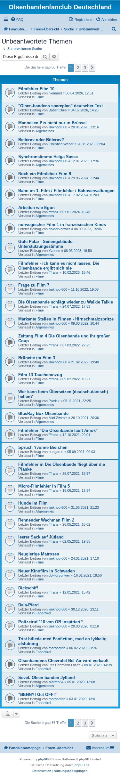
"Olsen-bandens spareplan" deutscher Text (60, 105)
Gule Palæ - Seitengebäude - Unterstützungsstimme (46, 244)
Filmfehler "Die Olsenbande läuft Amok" (58, 430)
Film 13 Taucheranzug (40, 374)
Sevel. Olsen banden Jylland (46, 677)
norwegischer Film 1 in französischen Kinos (62, 224)
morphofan (57, 648)
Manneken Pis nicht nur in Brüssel (52, 122)
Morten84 (56, 682)
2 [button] (78, 67)
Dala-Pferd (28, 605)
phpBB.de (82, 765)
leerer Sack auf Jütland (41, 537)
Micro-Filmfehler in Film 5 (44, 486)
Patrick (54, 401)
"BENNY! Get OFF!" (37, 694)
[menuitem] (17, 19)
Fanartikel (43, 613)
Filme (40, 97)
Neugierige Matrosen (38, 554)
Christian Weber (61, 144)
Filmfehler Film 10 (36, 88)
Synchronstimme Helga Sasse (48, 156)
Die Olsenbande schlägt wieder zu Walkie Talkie (65, 302)
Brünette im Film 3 (36, 357)
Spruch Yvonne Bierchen (43, 447)
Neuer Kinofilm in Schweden (46, 571)
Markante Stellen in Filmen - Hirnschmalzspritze (66, 319)
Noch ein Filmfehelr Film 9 (44, 173)
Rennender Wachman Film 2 (46, 520)
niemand (55, 93)
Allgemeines (45, 131)
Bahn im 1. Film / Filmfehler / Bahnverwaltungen (66, 190)
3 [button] (85, 67)
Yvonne (54, 251)
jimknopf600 (58, 127)
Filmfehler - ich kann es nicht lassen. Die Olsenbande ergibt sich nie (58, 266)
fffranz (54, 212)
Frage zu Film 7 (33, 285)
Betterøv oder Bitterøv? (41, 139)
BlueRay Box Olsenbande (43, 413)
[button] (92, 67)
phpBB (43, 759)
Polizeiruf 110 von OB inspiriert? (50, 621)
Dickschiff (28, 588)
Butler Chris (58, 110)
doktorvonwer (59, 229)
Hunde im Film (33, 503)
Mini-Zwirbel (58, 418)
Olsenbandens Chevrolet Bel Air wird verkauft (63, 660)
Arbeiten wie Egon (36, 207)
